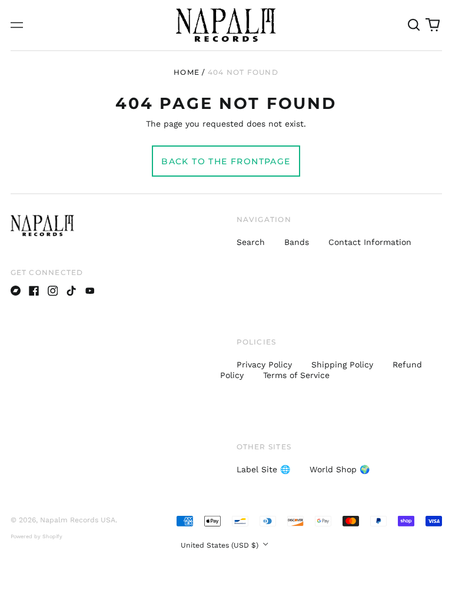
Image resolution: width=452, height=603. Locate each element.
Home (187, 72)
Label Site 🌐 (263, 469)
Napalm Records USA (77, 520)
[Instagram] (53, 291)
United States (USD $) (221, 545)
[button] (414, 25)
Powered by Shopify (36, 536)
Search (251, 242)
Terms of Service (296, 375)
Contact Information (369, 242)
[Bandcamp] (16, 291)
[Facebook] (34, 291)
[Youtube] (90, 291)
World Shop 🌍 (340, 469)
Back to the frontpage (225, 161)
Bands (296, 242)
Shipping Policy (342, 364)
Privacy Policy (264, 364)
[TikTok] (71, 291)
